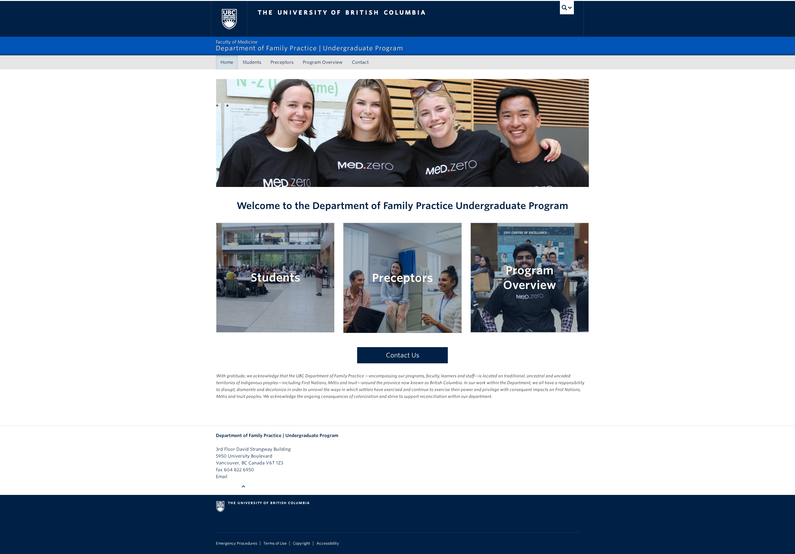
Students (252, 62)
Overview (529, 285)
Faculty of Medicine (236, 442)
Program (530, 270)
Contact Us (402, 355)
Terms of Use (275, 543)
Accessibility (327, 543)
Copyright (301, 543)
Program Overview (323, 62)
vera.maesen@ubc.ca (251, 476)
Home (226, 62)
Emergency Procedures (236, 543)
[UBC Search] (567, 7)
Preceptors (281, 62)
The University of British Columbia (229, 19)
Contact (360, 62)
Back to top (228, 486)
